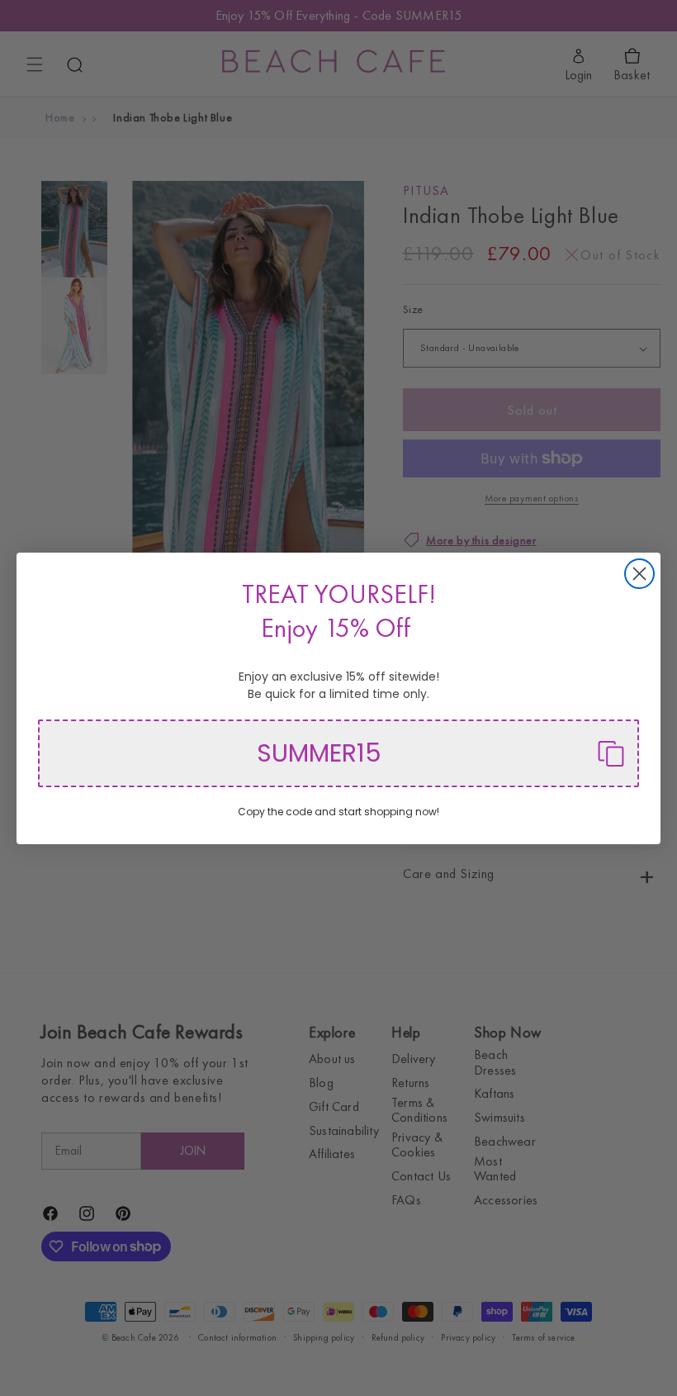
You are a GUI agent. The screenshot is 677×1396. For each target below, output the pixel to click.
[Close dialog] (639, 573)
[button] (338, 753)
